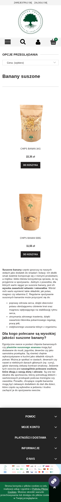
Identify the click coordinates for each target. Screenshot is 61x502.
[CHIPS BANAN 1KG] (30, 119)
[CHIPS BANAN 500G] (30, 208)
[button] (7, 42)
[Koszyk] (53, 42)
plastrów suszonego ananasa (24, 347)
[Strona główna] (30, 21)
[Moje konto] (38, 42)
